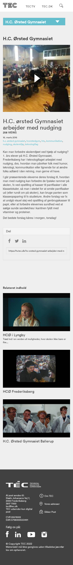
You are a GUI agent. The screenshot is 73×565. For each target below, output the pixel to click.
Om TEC (48, 496)
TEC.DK (47, 6)
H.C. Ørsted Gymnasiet (28, 38)
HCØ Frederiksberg (18, 391)
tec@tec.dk (12, 506)
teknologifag (31, 144)
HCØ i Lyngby (14, 335)
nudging (7, 144)
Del (8, 231)
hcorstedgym (33, 141)
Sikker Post (50, 512)
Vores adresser (52, 504)
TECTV (30, 6)
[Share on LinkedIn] (24, 241)
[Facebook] (7, 534)
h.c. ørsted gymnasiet (14, 141)
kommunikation (54, 141)
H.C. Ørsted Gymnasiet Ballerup (28, 441)
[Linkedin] (18, 534)
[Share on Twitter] (16, 241)
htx (43, 141)
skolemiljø (18, 144)
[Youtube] (31, 534)
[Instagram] (44, 534)
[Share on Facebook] (9, 241)
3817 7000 (11, 503)
